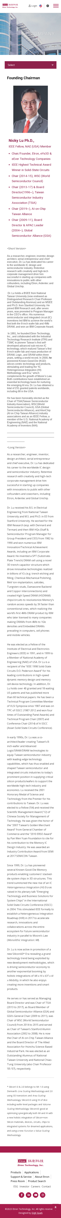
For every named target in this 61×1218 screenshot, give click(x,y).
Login (34, 5)
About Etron (42, 1176)
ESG (15, 1186)
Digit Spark (37, 1212)
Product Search (37, 1181)
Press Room (18, 1181)
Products (16, 1172)
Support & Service (21, 1176)
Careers (35, 1186)
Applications (31, 1172)
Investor (24, 1186)
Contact (46, 1186)
